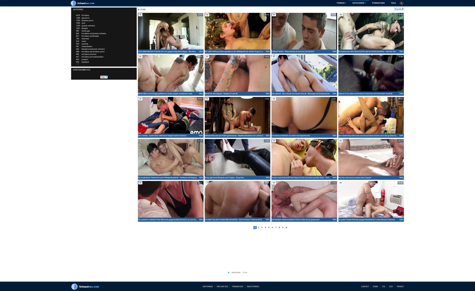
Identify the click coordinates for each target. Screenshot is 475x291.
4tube (245, 272)
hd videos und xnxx (86, 54)
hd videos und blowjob (87, 36)
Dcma (375, 287)
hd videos (82, 15)
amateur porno (84, 20)
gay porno (82, 18)
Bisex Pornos (253, 287)
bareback (82, 62)
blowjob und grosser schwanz (90, 49)
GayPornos (208, 287)
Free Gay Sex (222, 287)
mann (81, 41)
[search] (401, 3)
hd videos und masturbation (89, 57)
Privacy (400, 287)
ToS (383, 287)
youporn (82, 59)
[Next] (286, 227)
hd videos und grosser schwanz (91, 33)
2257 (391, 287)
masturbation (84, 46)
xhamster (82, 39)
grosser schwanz (85, 26)
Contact (365, 287)
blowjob (82, 28)
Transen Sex (237, 287)
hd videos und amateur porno (90, 52)
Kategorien (236, 272)
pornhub (82, 44)
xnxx (80, 23)
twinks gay (83, 31)
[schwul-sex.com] (83, 3)
